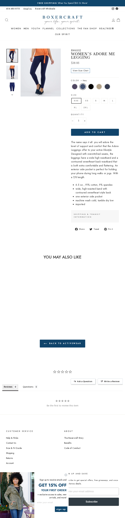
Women (16, 28)
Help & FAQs (12, 437)
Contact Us (11, 442)
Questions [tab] (28, 386)
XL (75, 107)
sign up (61, 509)
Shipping (10, 453)
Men (26, 28)
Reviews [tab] (8, 386)
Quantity (77, 114)
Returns (9, 458)
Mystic (75, 87)
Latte (99, 87)
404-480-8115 (13, 8)
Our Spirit (62, 34)
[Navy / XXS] (18, 304)
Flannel (48, 28)
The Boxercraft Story (73, 437)
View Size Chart (80, 70)
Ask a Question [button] (84, 381)
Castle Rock (107, 87)
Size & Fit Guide (14, 448)
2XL (86, 107)
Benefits (67, 442)
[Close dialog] (65, 474)
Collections (65, 28)
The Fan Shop (87, 28)
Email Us (28, 8)
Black (91, 87)
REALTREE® (106, 28)
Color (79, 80)
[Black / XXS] (22, 304)
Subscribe (92, 501)
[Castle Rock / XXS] (20, 308)
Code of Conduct (72, 448)
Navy (83, 87)
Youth (35, 28)
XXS (76, 100)
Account (10, 463)
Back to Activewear (64, 343)
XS (87, 100)
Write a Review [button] (112, 381)
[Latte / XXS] (16, 308)
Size (74, 95)
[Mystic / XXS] (14, 304)
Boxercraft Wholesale (45, 8)
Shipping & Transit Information (87, 215)
